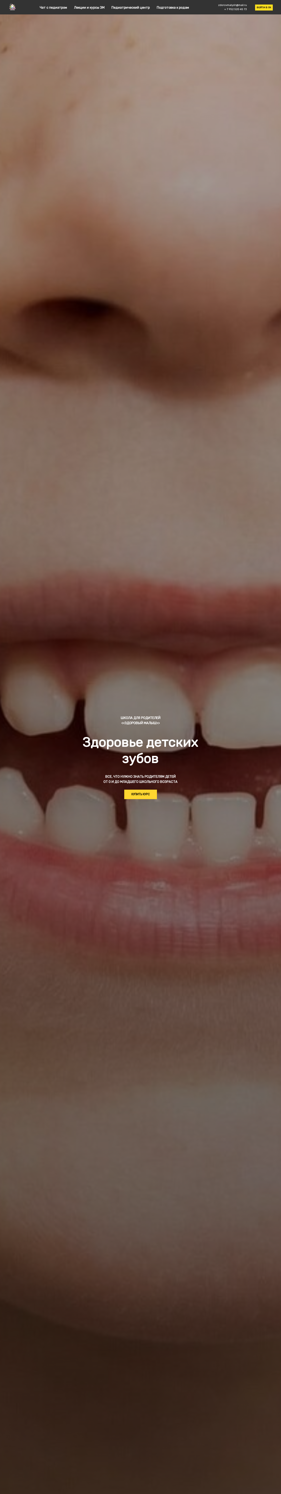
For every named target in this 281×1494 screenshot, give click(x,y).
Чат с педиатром (54, 7)
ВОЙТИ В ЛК (264, 7)
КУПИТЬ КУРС (140, 794)
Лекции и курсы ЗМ (89, 7)
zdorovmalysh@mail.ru (232, 5)
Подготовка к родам (173, 7)
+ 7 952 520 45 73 (235, 9)
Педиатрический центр (131, 7)
